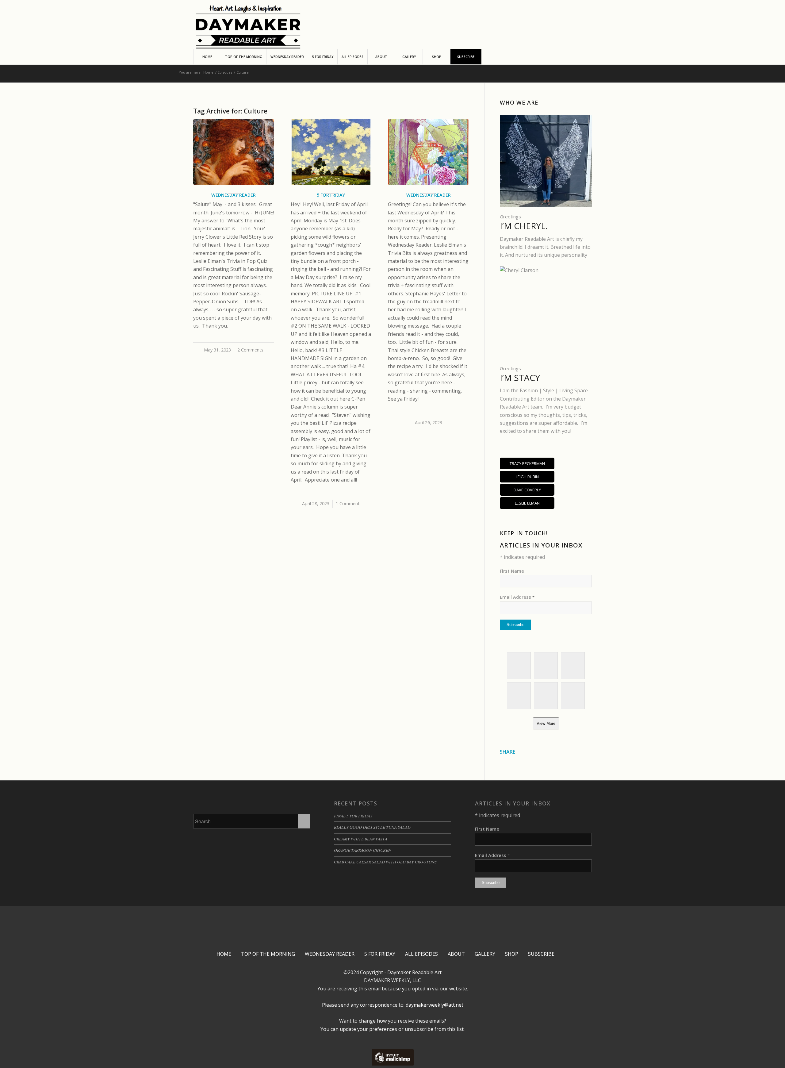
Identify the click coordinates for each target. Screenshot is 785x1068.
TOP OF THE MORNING (268, 954)
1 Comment (348, 503)
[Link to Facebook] (369, 917)
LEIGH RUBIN (527, 476)
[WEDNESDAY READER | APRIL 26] (428, 152)
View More (546, 723)
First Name (512, 571)
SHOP (511, 954)
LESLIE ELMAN (527, 503)
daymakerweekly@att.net (433, 1004)
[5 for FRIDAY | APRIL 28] (331, 152)
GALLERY (485, 954)
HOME (223, 954)
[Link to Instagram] (378, 917)
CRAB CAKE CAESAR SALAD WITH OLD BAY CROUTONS (385, 862)
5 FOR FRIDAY (379, 954)
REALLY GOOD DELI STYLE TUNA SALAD (372, 827)
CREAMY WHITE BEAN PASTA (360, 839)
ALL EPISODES (421, 954)
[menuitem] (207, 56)
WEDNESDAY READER (329, 954)
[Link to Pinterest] (387, 917)
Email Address (517, 597)
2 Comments (250, 350)
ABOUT (456, 954)
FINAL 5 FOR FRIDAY (353, 816)
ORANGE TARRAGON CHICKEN (362, 850)
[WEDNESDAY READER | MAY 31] (233, 152)
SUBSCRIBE (541, 954)
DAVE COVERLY (527, 490)
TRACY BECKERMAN (527, 463)
